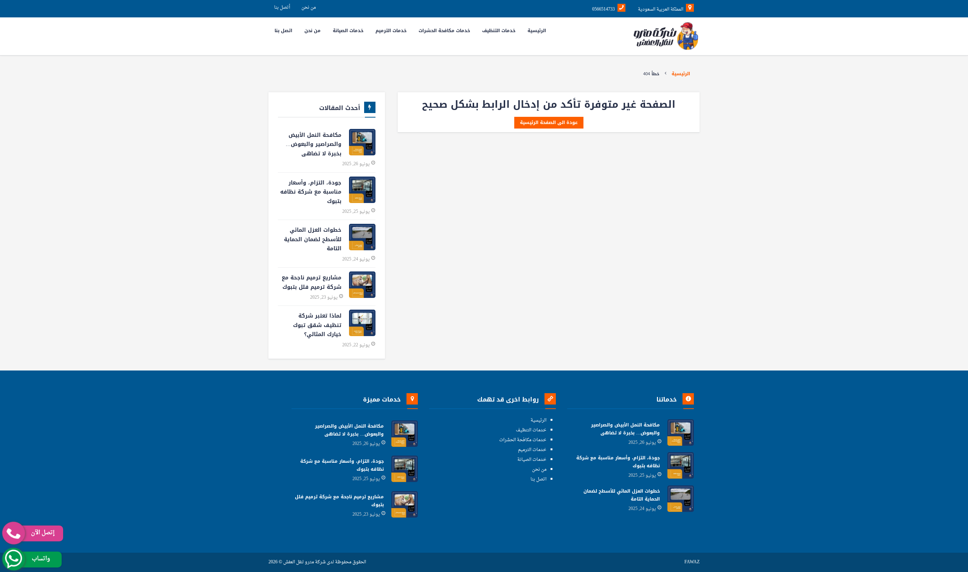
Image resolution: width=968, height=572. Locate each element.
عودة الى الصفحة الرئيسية (549, 122)
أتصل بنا (282, 7)
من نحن (308, 7)
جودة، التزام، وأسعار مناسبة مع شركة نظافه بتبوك (310, 192)
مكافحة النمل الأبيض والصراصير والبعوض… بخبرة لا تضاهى (313, 144)
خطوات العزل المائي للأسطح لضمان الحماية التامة (312, 239)
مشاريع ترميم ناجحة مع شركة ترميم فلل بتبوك (311, 282)
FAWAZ (692, 562)
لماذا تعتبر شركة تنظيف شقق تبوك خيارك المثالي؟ (317, 325)
